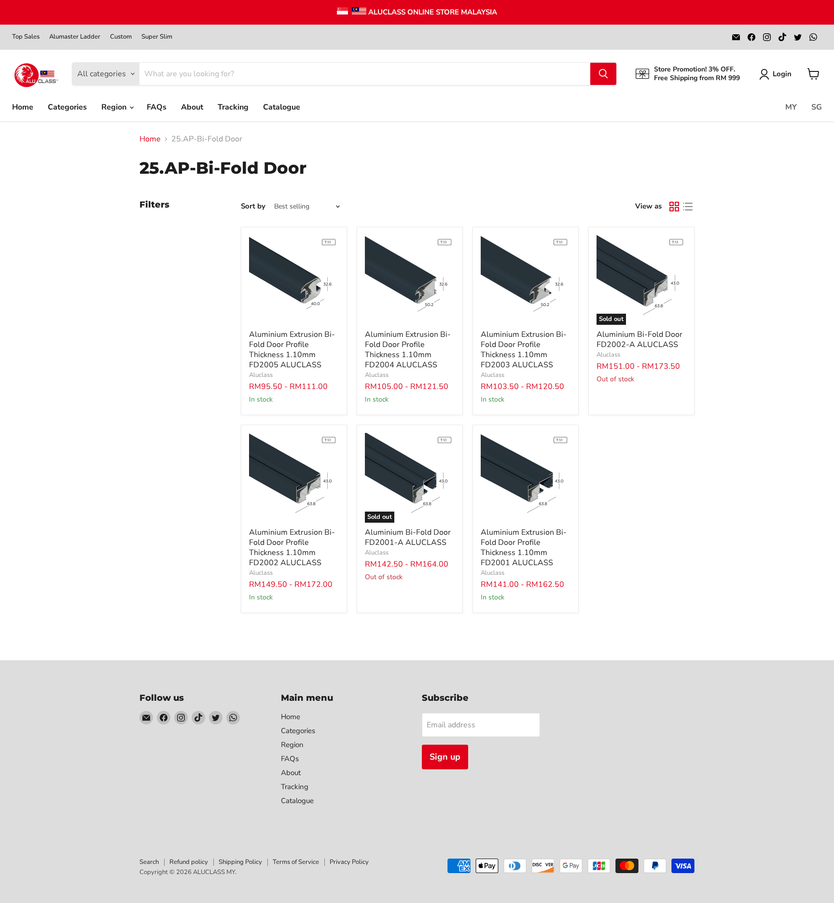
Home (22, 107)
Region (114, 107)
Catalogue (281, 107)
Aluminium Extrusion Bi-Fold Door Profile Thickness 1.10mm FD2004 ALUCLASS (408, 349)
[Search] (603, 74)
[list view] (688, 206)
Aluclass (261, 375)
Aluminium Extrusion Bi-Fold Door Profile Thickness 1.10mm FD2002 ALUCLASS (292, 547)
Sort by (253, 206)
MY (791, 107)
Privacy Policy (349, 862)
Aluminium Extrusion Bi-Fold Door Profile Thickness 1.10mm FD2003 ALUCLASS (524, 349)
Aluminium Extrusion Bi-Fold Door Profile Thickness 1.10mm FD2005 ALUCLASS (292, 349)
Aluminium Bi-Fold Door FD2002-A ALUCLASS (639, 339)
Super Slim (156, 37)
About (192, 107)
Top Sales (26, 37)
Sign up (445, 757)
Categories (67, 107)
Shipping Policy (240, 862)
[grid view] (674, 206)
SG (816, 107)
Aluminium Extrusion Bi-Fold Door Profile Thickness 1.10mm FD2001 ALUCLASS (524, 547)
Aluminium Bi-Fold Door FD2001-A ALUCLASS (408, 537)
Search (149, 862)
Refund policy (188, 862)
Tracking (233, 107)
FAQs (157, 107)
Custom (121, 37)
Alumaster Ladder (74, 37)
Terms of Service (296, 862)
